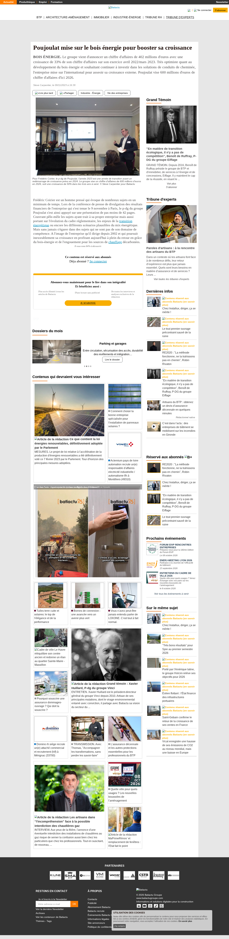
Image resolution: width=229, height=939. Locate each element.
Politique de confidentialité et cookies (107, 927)
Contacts (92, 899)
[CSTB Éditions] (144, 875)
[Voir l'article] (138, 486)
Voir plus (171, 183)
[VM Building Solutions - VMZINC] (99, 875)
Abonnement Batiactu (99, 907)
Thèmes (40, 921)
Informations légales (98, 919)
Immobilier (101, 17)
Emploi (43, 2)
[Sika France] (129, 875)
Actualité (8, 2)
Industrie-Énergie (127, 17)
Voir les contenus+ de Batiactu (52, 917)
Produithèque (27, 2)
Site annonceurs (96, 923)
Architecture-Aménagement (68, 17)
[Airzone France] (85, 875)
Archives (40, 913)
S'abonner (220, 10)
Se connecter (98, 261)
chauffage (115, 242)
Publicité (92, 903)
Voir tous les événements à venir (171, 593)
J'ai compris (119, 926)
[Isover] (114, 875)
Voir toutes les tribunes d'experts (171, 279)
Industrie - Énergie (90, 93)
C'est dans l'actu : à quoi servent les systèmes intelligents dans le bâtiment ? (67, 487)
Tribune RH (153, 17)
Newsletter (221, 2)
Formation (57, 2)
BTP (39, 17)
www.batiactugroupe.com (149, 898)
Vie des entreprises (117, 93)
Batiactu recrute (96, 911)
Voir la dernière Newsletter (50, 909)
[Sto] (173, 875)
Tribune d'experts (180, 17)
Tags (49, 921)
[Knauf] (158, 875)
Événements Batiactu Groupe (103, 915)
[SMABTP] (70, 875)
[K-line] (55, 875)
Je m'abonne (88, 303)
